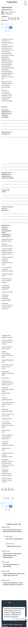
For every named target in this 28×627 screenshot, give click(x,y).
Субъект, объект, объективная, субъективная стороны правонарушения (12, 555)
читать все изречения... (11, 616)
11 (10, 27)
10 (6, 27)
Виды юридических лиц (14, 546)
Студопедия (11, 2)
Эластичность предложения (14, 539)
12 (6, 30)
